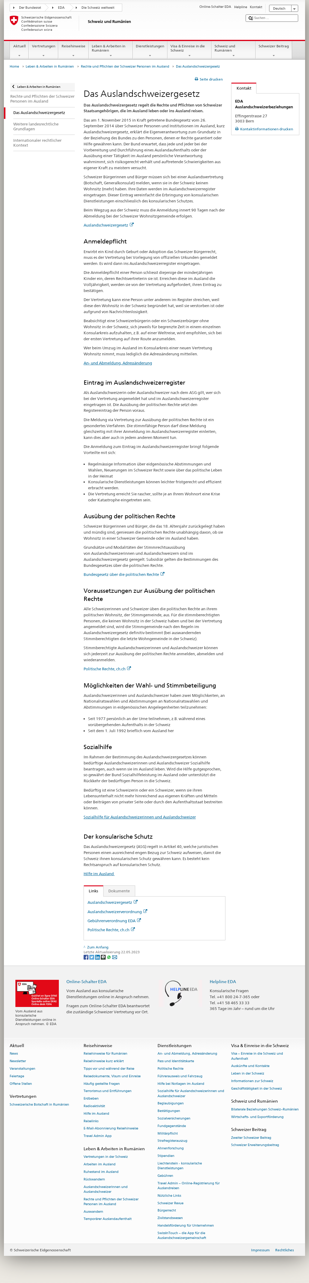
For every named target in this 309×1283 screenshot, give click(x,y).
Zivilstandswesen (170, 1218)
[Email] (114, 956)
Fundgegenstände (172, 1126)
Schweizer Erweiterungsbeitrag (255, 1145)
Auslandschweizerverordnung (115, 911)
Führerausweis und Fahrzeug (180, 1076)
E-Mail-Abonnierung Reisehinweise (111, 1129)
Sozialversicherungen (174, 1118)
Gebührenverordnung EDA (111, 920)
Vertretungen (43, 46)
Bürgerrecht (167, 1211)
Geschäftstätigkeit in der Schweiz (256, 1089)
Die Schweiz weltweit (97, 8)
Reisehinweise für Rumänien (105, 1054)
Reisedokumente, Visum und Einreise (112, 1076)
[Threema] (104, 956)
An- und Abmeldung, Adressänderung (118, 362)
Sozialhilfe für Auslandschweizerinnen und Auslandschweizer (140, 817)
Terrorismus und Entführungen (108, 1091)
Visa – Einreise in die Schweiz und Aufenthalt (257, 1056)
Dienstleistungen (150, 46)
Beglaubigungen (171, 1104)
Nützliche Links (169, 1196)
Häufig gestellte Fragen (102, 1084)
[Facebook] (86, 956)
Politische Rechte (170, 1069)
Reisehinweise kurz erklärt (104, 1061)
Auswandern (93, 1212)
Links (91, 890)
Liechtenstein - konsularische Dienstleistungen (180, 1165)
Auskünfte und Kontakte (250, 1066)
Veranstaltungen (22, 1069)
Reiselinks (91, 1121)
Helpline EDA (223, 981)
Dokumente (119, 890)
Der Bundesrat (30, 8)
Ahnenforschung (171, 1149)
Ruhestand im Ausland (101, 1172)
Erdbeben (91, 1099)
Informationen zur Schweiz (252, 1081)
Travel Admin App (98, 1136)
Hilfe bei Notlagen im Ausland (181, 1084)
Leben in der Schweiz (247, 1074)
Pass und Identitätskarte (176, 1061)
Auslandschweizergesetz (106, 225)
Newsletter (18, 1061)
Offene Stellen (21, 1084)
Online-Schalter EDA (86, 981)
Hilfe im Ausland (99, 873)
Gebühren (165, 1176)
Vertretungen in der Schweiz (106, 1157)
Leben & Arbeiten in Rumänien (108, 48)
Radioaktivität (94, 1106)
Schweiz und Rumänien (225, 48)
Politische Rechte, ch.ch (105, 668)
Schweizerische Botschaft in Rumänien (39, 1105)
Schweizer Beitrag (274, 46)
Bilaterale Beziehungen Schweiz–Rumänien (265, 1109)
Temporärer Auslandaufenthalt (108, 1219)
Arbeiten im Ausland (100, 1165)
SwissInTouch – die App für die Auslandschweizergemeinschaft (182, 1235)
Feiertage (17, 1076)
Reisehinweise (73, 46)
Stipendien (166, 1156)
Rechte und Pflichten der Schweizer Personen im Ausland (125, 66)
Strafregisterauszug (172, 1141)
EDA (61, 8)
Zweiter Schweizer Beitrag (251, 1138)
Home (14, 66)
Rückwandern (94, 1179)
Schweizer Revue (170, 1203)
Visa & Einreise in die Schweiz (187, 48)
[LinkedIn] (98, 956)
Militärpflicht (168, 1133)
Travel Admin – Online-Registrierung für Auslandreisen (189, 1185)
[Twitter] (92, 956)
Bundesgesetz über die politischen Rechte (121, 574)
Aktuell (19, 46)
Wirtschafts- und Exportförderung (257, 1117)
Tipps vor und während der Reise (109, 1069)
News (14, 1054)
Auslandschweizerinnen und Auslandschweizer (106, 1189)
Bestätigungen (169, 1111)
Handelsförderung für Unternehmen (186, 1225)
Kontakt (241, 88)
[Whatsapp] (109, 956)
